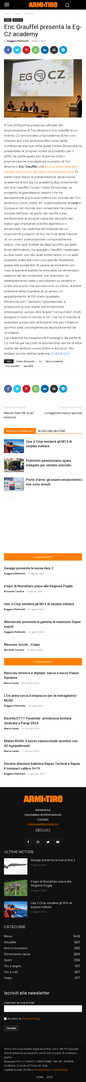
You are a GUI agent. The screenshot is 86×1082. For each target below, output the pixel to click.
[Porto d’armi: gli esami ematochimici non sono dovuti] (14, 484)
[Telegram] (63, 50)
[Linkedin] (45, 50)
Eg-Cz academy (54, 361)
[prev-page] (6, 499)
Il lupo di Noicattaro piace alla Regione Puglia (38, 586)
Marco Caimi (11, 682)
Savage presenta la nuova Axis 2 (28, 568)
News (18, 13)
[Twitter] (17, 50)
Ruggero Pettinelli (18, 40)
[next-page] (12, 499)
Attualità (29, 13)
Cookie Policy (59, 1069)
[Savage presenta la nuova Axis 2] (15, 866)
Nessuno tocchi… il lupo (22, 644)
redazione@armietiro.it (43, 824)
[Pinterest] (26, 50)
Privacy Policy (31, 1018)
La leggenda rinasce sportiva (63, 413)
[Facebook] (8, 50)
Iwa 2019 (28, 366)
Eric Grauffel (12, 366)
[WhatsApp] (36, 50)
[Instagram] (38, 842)
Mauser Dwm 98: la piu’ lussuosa (19, 415)
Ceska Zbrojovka (25, 361)
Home (7, 13)
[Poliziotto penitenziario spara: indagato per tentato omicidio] (14, 465)
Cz (40, 361)
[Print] (54, 50)
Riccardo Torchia (14, 591)
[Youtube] (58, 842)
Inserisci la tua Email (19, 1002)
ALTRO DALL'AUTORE (51, 431)
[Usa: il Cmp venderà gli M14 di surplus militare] (14, 446)
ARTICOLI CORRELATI (19, 431)
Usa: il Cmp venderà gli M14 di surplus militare (39, 604)
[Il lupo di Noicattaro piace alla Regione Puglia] (15, 888)
